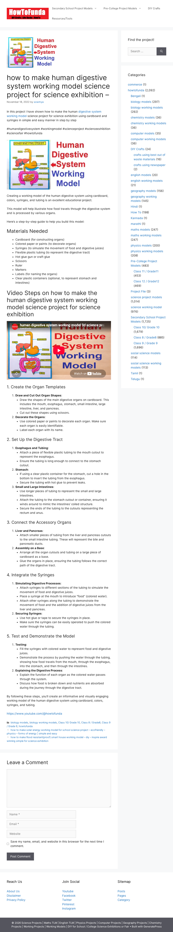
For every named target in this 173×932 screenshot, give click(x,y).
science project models (146, 297)
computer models (142, 133)
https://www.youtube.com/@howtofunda (34, 713)
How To (136, 212)
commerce (135, 84)
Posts (121, 891)
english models (141, 175)
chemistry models (143, 117)
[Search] (161, 51)
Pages (122, 895)
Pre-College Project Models (120, 8)
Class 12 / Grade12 (146, 281)
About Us (13, 891)
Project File (138, 291)
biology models (19, 722)
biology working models (43, 722)
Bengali (136, 96)
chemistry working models (148, 123)
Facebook (69, 895)
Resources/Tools (62, 18)
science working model (146, 307)
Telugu (135, 379)
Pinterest (68, 904)
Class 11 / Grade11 (146, 271)
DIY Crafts (154, 8)
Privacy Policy (16, 900)
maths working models (146, 235)
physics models (141, 245)
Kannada (137, 218)
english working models (147, 180)
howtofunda (26, 726)
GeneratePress (153, 926)
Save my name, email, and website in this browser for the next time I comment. (57, 844)
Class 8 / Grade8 (91, 722)
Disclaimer (14, 895)
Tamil (134, 373)
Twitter (67, 900)
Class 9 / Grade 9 (146, 343)
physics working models (147, 251)
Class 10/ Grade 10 (69, 722)
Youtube (67, 891)
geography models (143, 191)
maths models (140, 229)
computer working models (148, 139)
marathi (136, 224)
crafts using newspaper (149, 165)
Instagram (69, 908)
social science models (145, 353)
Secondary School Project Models (72, 8)
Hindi (134, 206)
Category (124, 900)
